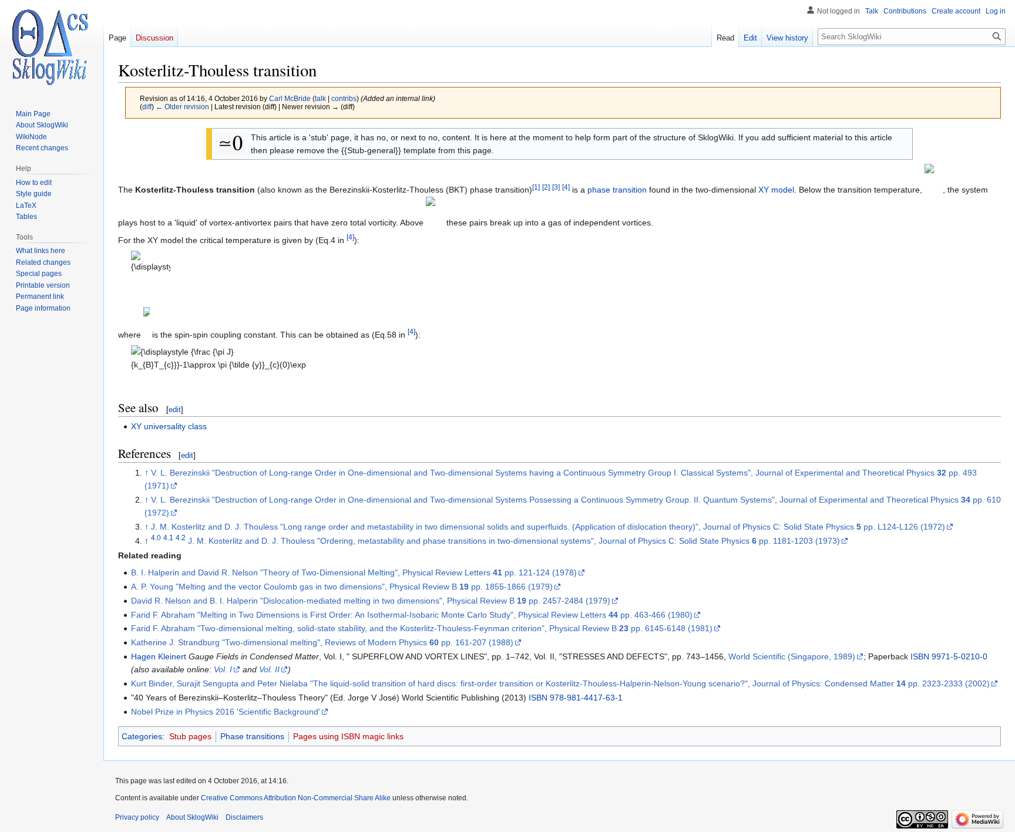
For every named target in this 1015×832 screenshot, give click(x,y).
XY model (776, 190)
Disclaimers (244, 817)
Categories (142, 736)
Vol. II (269, 669)
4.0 (156, 537)
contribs (344, 98)
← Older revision (182, 106)
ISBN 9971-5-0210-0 (948, 656)
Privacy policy (137, 817)
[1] (536, 187)
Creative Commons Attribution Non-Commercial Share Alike (296, 798)
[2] (546, 187)
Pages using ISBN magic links (348, 736)
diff (147, 106)
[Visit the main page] (52, 47)
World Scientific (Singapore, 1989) (791, 656)
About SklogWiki (192, 817)
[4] (566, 187)
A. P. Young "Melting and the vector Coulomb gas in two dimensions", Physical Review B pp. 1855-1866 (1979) (342, 586)
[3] (556, 187)
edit (175, 409)
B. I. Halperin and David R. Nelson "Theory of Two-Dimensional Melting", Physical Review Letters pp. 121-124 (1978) (354, 572)
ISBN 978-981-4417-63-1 (576, 697)
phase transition (617, 190)
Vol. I (223, 669)
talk (320, 98)
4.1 (168, 537)
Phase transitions (252, 736)
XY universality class (169, 426)
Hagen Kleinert (158, 656)
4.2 (181, 537)
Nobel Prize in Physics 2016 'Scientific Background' (225, 711)
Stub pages (190, 736)
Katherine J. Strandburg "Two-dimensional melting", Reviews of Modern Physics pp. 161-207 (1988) (322, 642)
